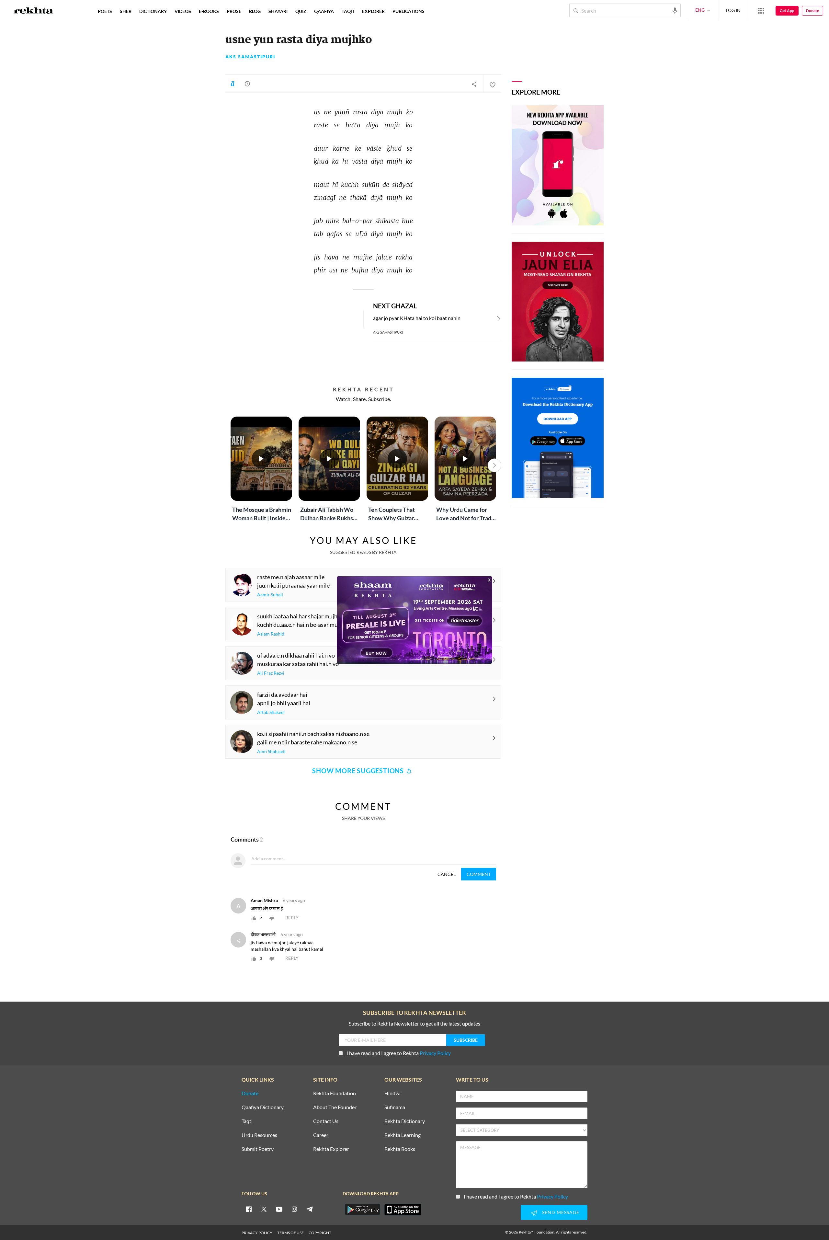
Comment (479, 874)
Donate (812, 10)
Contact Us (325, 1121)
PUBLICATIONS (408, 11)
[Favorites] (492, 84)
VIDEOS (183, 11)
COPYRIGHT (320, 1232)
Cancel (446, 874)
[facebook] (249, 1209)
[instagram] (294, 1209)
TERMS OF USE (290, 1232)
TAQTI (348, 11)
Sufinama (394, 1107)
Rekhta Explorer (331, 1149)
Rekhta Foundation (334, 1093)
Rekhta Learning (402, 1135)
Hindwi (392, 1093)
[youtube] (279, 1209)
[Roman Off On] (232, 83)
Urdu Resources (259, 1135)
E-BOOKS (209, 11)
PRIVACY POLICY (257, 1232)
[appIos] (402, 1209)
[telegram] (309, 1209)
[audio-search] (675, 10)
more (439, 11)
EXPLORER (373, 11)
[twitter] (264, 1209)
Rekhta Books (399, 1149)
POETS (105, 11)
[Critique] (247, 83)
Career (320, 1135)
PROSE (234, 11)
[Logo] (33, 11)
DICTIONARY (153, 11)
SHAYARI (278, 11)
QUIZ (300, 11)
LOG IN (733, 10)
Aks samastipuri (250, 56)
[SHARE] (474, 84)
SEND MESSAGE (560, 1212)
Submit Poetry (258, 1149)
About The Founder (335, 1107)
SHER (125, 11)
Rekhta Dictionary (404, 1121)
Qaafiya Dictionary (263, 1107)
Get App (787, 10)
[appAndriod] (362, 1209)
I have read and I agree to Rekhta (398, 1053)
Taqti (247, 1121)
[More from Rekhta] (761, 10)
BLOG (255, 11)
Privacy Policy (435, 1053)
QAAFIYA (324, 11)
